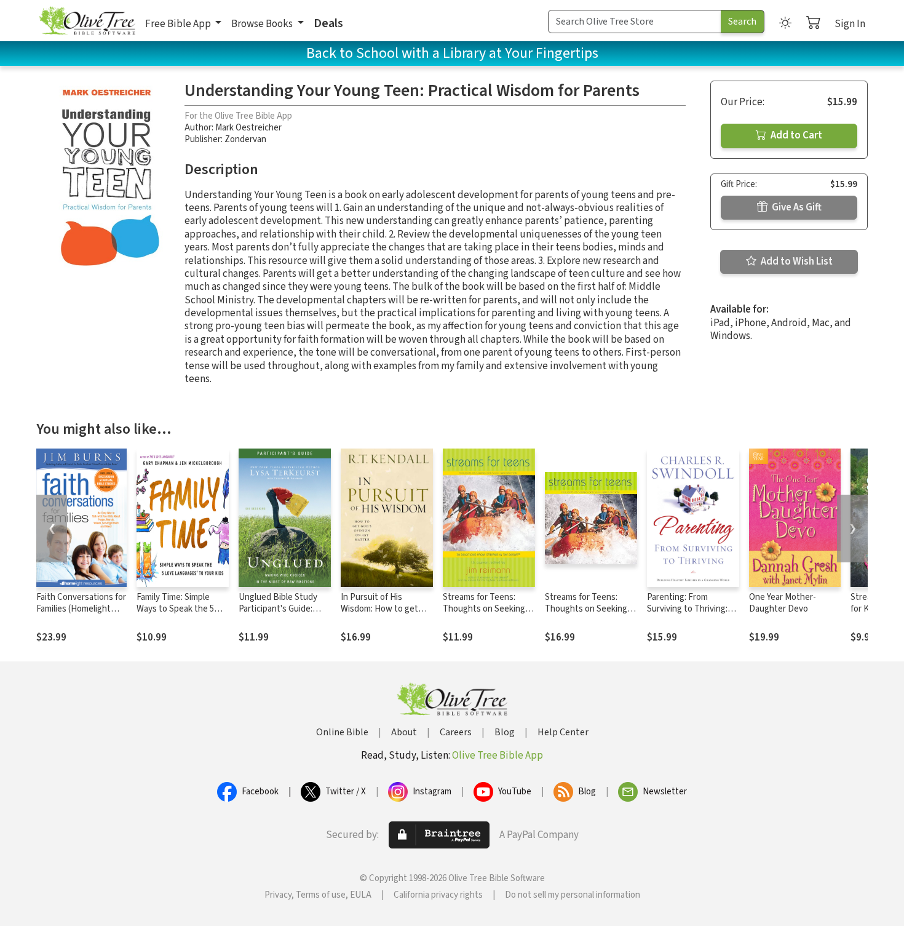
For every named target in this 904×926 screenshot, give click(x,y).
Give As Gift (796, 207)
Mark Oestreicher (248, 127)
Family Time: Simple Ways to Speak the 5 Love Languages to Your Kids (183, 615)
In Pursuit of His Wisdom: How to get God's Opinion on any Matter (381, 615)
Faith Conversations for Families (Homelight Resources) (81, 609)
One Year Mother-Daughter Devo (782, 603)
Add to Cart (795, 135)
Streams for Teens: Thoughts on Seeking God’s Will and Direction (488, 609)
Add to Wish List (796, 261)
